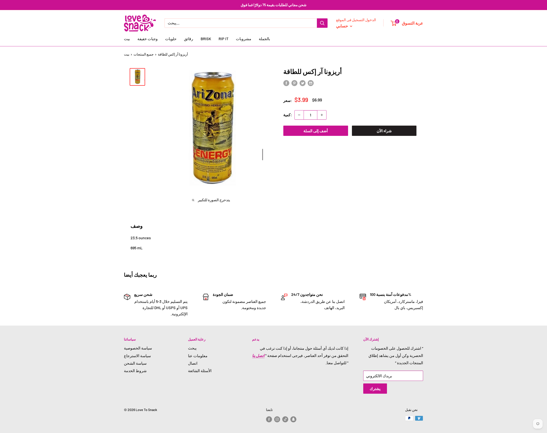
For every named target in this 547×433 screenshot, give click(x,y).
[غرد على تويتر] (303, 83)
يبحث (192, 348)
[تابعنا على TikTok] (285, 419)
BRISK (206, 38)
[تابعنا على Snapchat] (293, 419)
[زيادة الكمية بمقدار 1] (321, 114)
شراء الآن (384, 130)
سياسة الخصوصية (138, 348)
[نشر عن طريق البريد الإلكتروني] (311, 83)
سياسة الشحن (135, 363)
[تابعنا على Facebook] (269, 419)
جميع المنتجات (144, 54)
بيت (127, 38)
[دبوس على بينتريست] (294, 83)
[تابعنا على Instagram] (277, 419)
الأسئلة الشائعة (200, 370)
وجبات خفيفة (147, 38)
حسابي (342, 25)
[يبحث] (322, 23)
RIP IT (223, 38)
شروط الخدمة (135, 370)
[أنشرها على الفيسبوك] (286, 83)
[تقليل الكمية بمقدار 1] (299, 114)
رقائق (188, 38)
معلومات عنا (197, 355)
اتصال (192, 363)
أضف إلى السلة (315, 130)
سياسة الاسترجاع (137, 355)
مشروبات (243, 38)
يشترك (375, 388)
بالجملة (264, 38)
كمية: (287, 114)
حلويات (170, 38)
